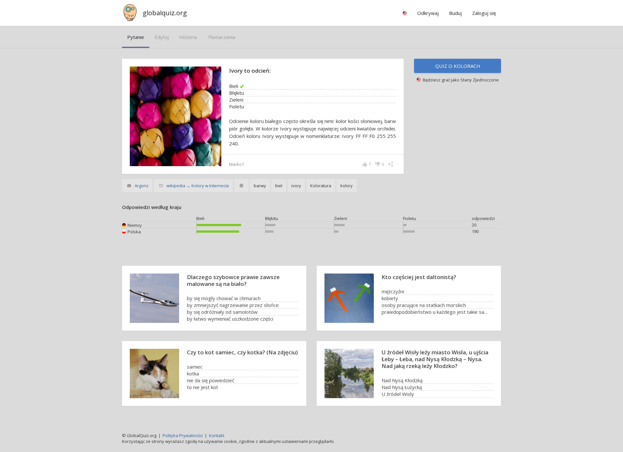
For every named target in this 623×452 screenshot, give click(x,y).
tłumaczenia (221, 37)
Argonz (142, 186)
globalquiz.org (165, 12)
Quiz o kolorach (457, 66)
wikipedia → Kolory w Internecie (197, 186)
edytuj (161, 37)
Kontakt (216, 435)
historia (188, 37)
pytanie (135, 37)
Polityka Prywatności (183, 435)
